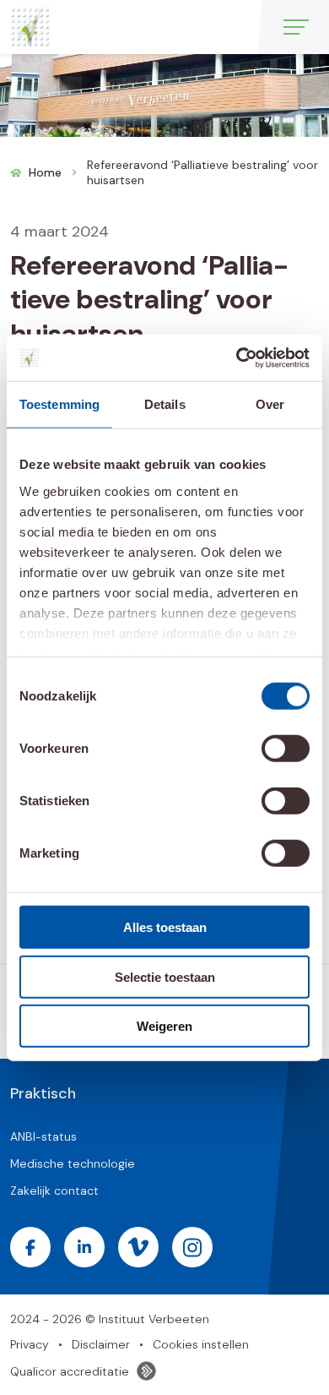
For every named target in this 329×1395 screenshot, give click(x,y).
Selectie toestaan (165, 976)
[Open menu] (296, 27)
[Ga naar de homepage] (30, 27)
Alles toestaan (165, 927)
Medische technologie (72, 1163)
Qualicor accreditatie (69, 1371)
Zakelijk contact (54, 1190)
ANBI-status (43, 1136)
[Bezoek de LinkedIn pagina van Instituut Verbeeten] (84, 1247)
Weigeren (164, 1026)
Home (45, 172)
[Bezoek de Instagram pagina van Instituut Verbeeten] (192, 1247)
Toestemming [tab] (59, 404)
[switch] (286, 748)
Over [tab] (270, 404)
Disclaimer (101, 1344)
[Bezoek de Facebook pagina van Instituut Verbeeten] (30, 1247)
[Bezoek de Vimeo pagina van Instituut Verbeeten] (138, 1247)
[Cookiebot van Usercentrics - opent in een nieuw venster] (237, 357)
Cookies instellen (201, 1344)
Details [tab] (165, 404)
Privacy (29, 1344)
